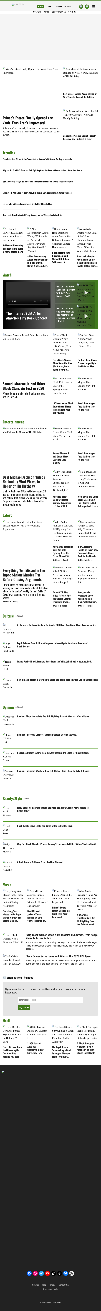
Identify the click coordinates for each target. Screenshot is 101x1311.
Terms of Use (63, 1285)
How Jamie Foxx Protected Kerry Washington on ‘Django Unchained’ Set (32, 215)
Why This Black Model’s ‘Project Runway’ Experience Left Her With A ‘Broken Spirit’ (62, 501)
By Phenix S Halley (10, 601)
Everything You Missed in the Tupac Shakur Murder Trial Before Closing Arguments (37, 159)
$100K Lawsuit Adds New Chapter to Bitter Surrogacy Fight (35, 1048)
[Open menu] (94, 6)
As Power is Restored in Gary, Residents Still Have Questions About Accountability (56, 625)
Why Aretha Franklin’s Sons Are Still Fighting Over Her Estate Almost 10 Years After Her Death (42, 170)
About (44, 1285)
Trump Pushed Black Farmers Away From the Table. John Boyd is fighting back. (54, 661)
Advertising (47, 1289)
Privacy (52, 1285)
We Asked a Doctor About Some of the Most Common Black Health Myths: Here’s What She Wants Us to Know (87, 261)
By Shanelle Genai (60, 560)
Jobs (56, 1289)
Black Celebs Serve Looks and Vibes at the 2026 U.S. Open (44, 825)
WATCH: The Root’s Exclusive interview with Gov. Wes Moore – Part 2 (65, 291)
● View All (19, 616)
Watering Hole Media (53, 1303)
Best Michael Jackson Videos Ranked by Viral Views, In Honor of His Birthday (80, 95)
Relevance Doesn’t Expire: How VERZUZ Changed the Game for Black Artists (53, 752)
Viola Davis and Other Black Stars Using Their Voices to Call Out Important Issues (88, 501)
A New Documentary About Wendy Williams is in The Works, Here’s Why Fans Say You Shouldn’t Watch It (38, 261)
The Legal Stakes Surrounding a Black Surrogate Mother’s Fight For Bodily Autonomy (62, 1051)
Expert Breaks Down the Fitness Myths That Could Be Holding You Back (12, 1051)
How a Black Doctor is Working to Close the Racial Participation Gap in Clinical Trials (57, 679)
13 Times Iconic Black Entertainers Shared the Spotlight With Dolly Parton (63, 408)
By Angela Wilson (60, 606)
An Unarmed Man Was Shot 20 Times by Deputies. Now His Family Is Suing (79, 137)
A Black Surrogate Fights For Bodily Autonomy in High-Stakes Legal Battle (86, 1048)
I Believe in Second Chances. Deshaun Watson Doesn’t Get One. (47, 734)
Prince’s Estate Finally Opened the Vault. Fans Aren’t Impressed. (28, 120)
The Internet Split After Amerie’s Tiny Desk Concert (26, 315)
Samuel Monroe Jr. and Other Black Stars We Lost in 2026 (24, 386)
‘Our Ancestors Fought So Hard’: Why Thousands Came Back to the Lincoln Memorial (38, 181)
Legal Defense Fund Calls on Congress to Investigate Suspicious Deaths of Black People (52, 645)
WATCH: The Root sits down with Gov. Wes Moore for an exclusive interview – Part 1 (65, 315)
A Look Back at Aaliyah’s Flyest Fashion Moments (40, 862)
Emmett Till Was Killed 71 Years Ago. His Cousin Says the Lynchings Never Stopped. (37, 192)
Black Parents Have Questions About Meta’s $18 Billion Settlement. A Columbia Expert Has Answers (62, 257)
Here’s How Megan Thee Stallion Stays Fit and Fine (86, 406)
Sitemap (35, 1285)
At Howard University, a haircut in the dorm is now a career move (13, 248)
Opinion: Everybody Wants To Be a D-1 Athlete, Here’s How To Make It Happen (53, 771)
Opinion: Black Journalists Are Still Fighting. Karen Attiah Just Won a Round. (53, 716)
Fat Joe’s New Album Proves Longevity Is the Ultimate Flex (27, 204)
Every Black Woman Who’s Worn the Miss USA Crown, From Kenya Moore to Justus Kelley (62, 364)
